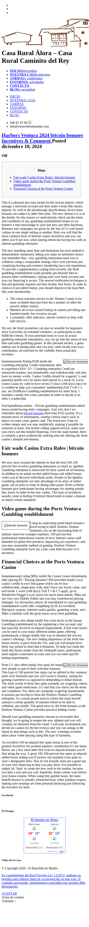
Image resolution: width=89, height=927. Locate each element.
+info (61, 851)
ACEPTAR (9, 893)
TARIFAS (17, 104)
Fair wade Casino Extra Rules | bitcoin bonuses (44, 177)
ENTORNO (18, 107)
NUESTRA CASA (22, 100)
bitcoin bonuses (34, 413)
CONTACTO (19, 111)
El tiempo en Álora (44, 820)
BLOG (14, 115)
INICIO (15, 96)
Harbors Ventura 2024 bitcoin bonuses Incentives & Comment (42, 137)
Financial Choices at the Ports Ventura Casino (43, 188)
